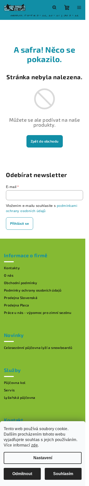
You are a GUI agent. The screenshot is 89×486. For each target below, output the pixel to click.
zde (34, 445)
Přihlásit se (19, 223)
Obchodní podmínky (20, 283)
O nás (8, 275)
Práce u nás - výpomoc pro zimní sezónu (37, 312)
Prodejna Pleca (16, 305)
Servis (9, 390)
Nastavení (42, 458)
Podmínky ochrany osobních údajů (32, 290)
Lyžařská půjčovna (19, 397)
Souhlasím (63, 474)
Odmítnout (22, 474)
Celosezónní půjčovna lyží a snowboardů (38, 347)
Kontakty (12, 268)
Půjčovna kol (14, 382)
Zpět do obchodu (45, 141)
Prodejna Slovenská (20, 297)
